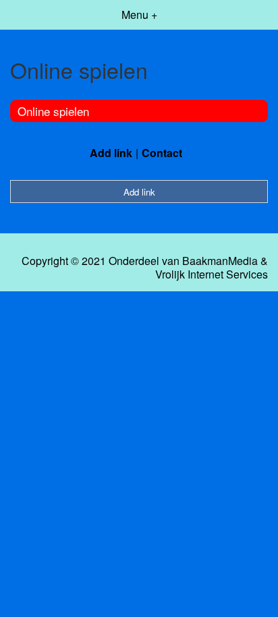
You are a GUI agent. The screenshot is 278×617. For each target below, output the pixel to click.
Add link (111, 152)
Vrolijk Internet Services (211, 274)
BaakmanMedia (220, 261)
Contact (162, 152)
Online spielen (53, 110)
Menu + (139, 14)
